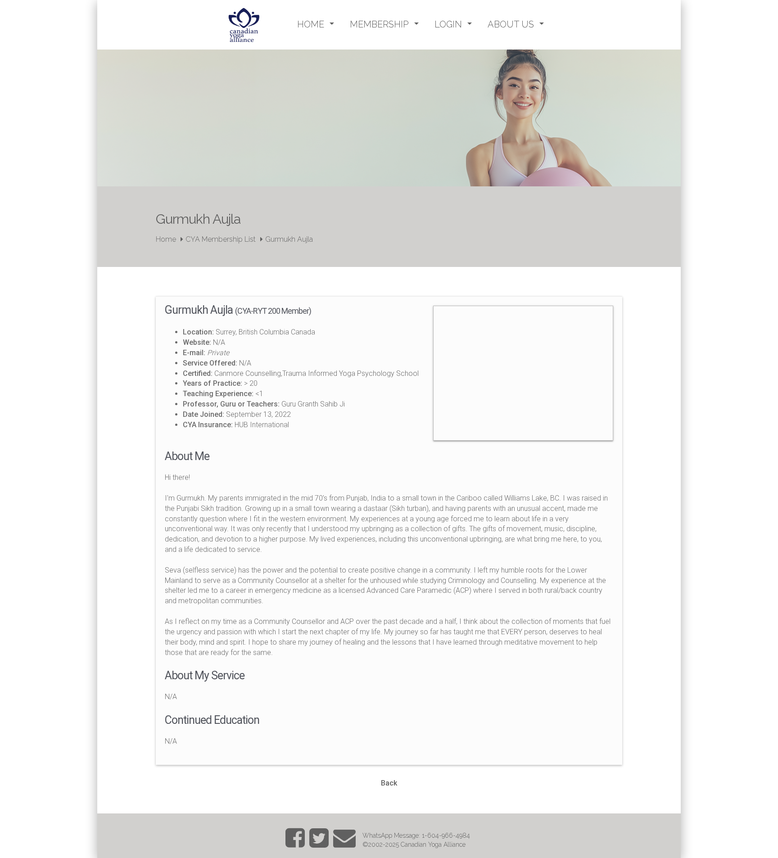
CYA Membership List (220, 239)
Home (166, 239)
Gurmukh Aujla (289, 239)
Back (389, 783)
